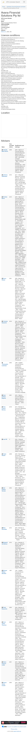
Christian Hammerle (5, 322)
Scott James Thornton (4, 623)
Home (3, 6)
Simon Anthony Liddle (4, 663)
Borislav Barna (4, 197)
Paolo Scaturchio (4, 608)
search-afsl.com (17, 731)
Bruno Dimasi (4, 279)
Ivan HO (5, 439)
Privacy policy (14, 729)
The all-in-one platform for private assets (16, 726)
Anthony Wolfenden (4, 175)
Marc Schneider (4, 528)
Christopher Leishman (5, 364)
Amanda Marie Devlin (5, 150)
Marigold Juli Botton (5, 543)
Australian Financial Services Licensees (16, 6)
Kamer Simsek (4, 454)
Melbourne (3, 31)
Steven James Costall (4, 684)
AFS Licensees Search (13, 2)
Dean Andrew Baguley (4, 396)
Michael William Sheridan (4, 572)
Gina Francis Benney (4, 408)
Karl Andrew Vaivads (4, 489)
